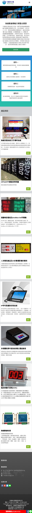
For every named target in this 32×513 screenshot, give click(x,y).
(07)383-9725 (6, 472)
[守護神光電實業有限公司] (7, 2)
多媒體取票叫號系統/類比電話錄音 (13, 348)
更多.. (28, 153)
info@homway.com (8, 475)
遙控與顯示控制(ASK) (9, 388)
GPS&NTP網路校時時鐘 (10, 182)
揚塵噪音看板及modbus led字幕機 (13, 218)
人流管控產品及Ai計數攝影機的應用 (14, 261)
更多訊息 (15, 49)
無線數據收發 (6, 431)
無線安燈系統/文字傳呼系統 (11, 140)
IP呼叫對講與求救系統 (9, 306)
